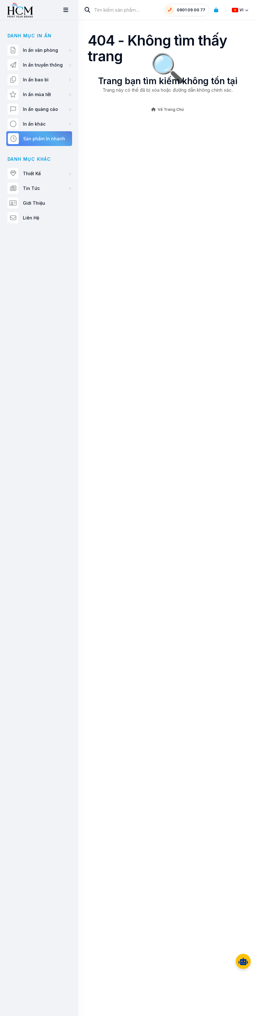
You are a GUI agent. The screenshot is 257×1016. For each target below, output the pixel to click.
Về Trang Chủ (171, 109)
